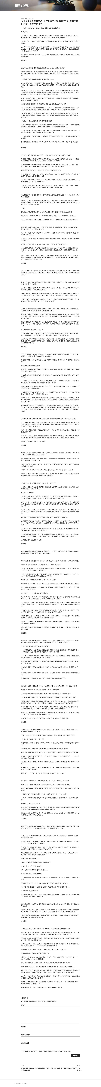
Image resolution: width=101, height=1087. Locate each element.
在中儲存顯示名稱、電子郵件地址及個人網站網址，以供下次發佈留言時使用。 (47, 1051)
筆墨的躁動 (22, 5)
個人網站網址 (25, 1043)
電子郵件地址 (25, 1035)
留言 (23, 1005)
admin (32, 18)
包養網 (23, 208)
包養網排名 (28, 551)
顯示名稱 (24, 1026)
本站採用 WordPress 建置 (20, 1083)
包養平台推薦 (31, 98)
